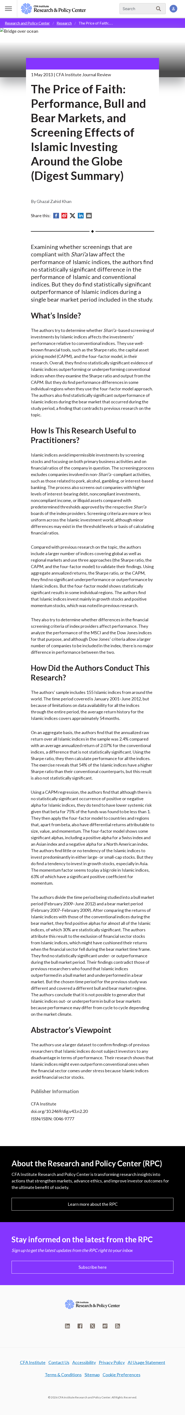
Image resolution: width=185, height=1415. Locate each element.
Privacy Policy (112, 1362)
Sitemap (92, 1374)
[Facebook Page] (80, 1326)
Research (64, 23)
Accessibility (84, 1362)
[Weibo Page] (105, 1326)
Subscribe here (93, 1267)
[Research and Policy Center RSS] (117, 1326)
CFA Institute (33, 1362)
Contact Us (58, 1362)
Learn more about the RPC (93, 1204)
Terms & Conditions (63, 1374)
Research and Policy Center (27, 23)
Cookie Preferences (121, 1374)
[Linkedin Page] (67, 1326)
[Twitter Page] (92, 1326)
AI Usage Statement (146, 1362)
